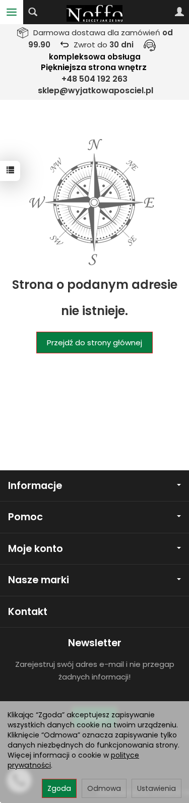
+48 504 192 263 (94, 79)
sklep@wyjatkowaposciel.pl (95, 90)
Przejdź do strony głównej (94, 342)
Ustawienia (156, 788)
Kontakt (27, 612)
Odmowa (104, 788)
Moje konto (35, 548)
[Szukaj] (32, 12)
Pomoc (25, 517)
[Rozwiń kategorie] (11, 12)
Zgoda (59, 788)
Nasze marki (38, 580)
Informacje (35, 485)
